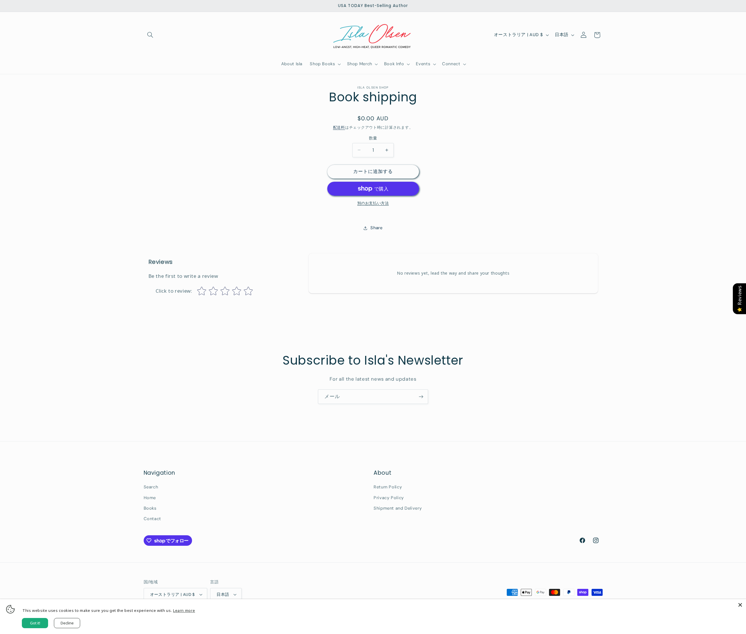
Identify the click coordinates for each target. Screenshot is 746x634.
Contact (152, 519)
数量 (373, 138)
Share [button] (376, 228)
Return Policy (388, 487)
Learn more (184, 610)
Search (151, 487)
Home (150, 498)
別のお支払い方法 (373, 203)
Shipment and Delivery (398, 508)
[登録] (421, 396)
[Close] (740, 605)
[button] (150, 35)
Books (150, 508)
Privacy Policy (389, 498)
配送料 (339, 127)
